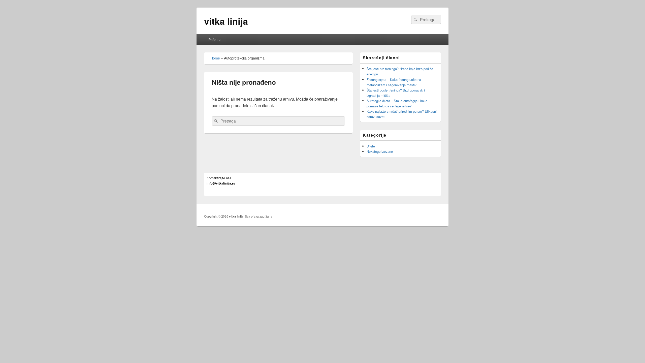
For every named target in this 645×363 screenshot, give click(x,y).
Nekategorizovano (380, 151)
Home (215, 57)
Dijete (371, 146)
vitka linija (226, 20)
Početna (214, 39)
